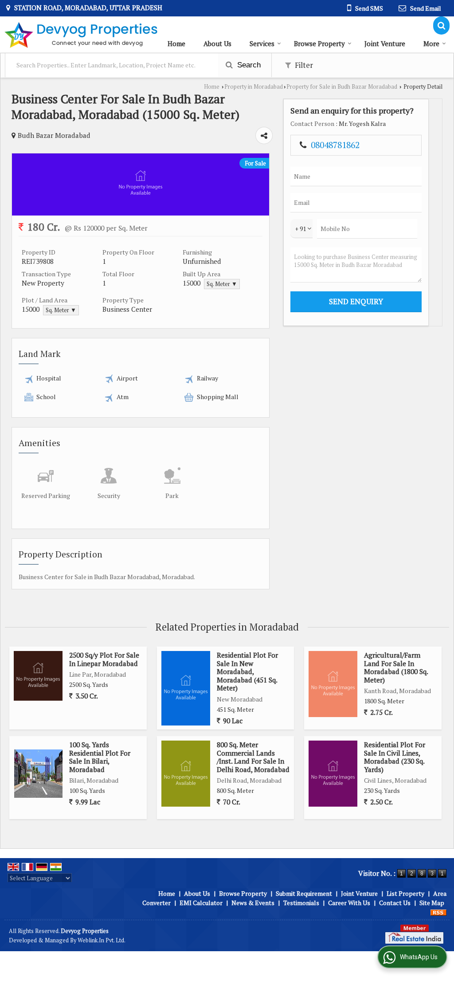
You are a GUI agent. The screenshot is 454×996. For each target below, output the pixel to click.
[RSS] (438, 912)
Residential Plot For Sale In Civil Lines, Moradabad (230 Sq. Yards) (394, 756)
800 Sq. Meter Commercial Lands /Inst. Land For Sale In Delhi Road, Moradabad (253, 756)
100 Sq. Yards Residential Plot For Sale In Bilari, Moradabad (99, 756)
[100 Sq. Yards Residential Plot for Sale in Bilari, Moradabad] (38, 773)
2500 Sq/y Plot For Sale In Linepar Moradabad (104, 659)
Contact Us (395, 902)
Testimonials (301, 902)
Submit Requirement (304, 893)
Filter (303, 65)
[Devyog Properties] (80, 35)
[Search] (441, 25)
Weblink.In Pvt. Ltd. (101, 940)
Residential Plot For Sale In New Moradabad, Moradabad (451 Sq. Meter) (247, 671)
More (431, 43)
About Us (217, 43)
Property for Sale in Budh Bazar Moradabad (341, 86)
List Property (405, 893)
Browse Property (319, 43)
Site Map (431, 902)
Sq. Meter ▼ (222, 284)
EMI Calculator (201, 902)
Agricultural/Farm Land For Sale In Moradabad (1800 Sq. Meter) (396, 667)
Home (176, 43)
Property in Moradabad (253, 86)
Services (262, 43)
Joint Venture (384, 43)
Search (248, 65)
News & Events (252, 902)
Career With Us (349, 902)
